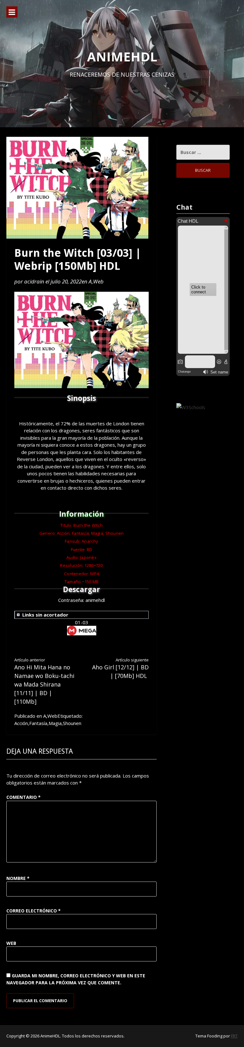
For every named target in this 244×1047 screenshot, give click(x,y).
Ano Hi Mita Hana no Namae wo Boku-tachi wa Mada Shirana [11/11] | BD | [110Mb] (44, 681)
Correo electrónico (33, 911)
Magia (55, 723)
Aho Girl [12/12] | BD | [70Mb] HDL (120, 668)
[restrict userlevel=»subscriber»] (83, 615)
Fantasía (38, 723)
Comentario (23, 797)
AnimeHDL (122, 56)
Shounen (72, 723)
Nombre (18, 878)
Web (98, 281)
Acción (21, 723)
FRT (234, 1036)
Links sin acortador (45, 614)
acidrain (34, 281)
